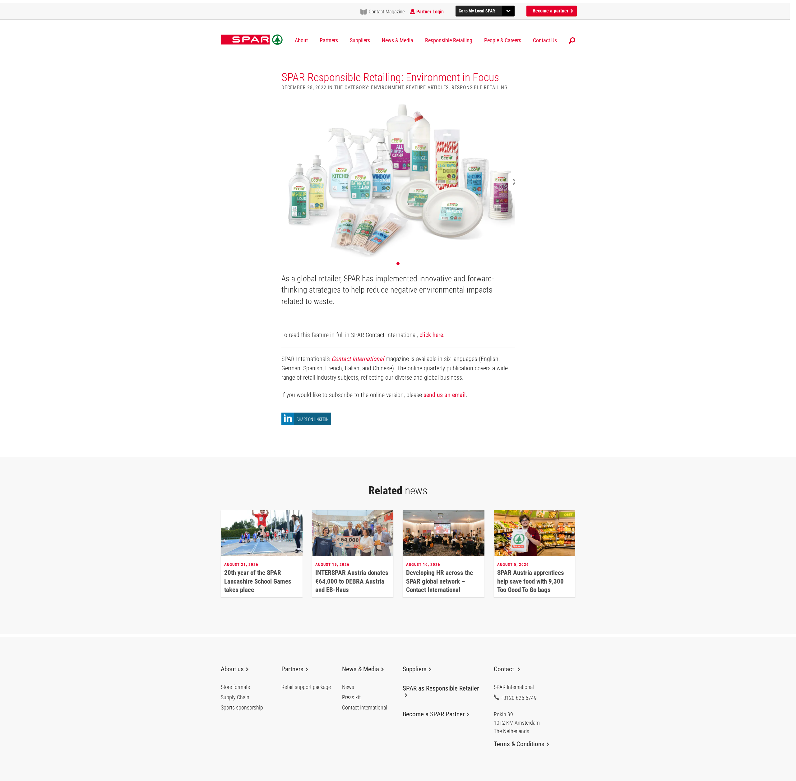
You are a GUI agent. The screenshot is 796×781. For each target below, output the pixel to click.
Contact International (357, 359)
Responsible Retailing (448, 40)
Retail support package (306, 687)
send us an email (444, 395)
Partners (329, 40)
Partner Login (430, 12)
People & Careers (502, 40)
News (348, 687)
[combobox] (485, 10)
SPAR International (252, 40)
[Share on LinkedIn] (306, 423)
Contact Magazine (387, 12)
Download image (507, 109)
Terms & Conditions (519, 744)
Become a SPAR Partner (434, 714)
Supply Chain (235, 697)
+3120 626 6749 (519, 698)
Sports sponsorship (242, 707)
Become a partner (551, 11)
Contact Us (545, 40)
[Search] (572, 40)
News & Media (397, 40)
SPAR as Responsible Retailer (441, 688)
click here (431, 335)
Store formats (235, 687)
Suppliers (360, 40)
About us (232, 669)
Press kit (351, 697)
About (301, 40)
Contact (505, 669)
